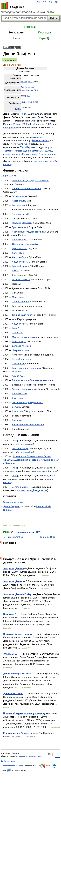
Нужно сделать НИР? (28, 532)
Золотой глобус (20, 448)
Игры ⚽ (44, 38)
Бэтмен (8, 150)
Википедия (30, 26)
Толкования (16, 32)
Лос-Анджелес (27, 87)
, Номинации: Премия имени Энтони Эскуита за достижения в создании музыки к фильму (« (31, 460)
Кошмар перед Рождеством (37, 154)
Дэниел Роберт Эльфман (17, 673)
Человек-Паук (19, 257)
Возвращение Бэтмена (28, 150)
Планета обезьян (21, 279)
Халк (14, 253)
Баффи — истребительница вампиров (32, 380)
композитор (26, 102)
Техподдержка (21, 756)
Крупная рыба (19, 248)
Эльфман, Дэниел (13, 568)
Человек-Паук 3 (20, 214)
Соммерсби (18, 363)
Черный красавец (21, 359)
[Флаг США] (23, 96)
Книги (16, 38)
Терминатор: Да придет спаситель (30, 180)
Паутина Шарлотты (22, 223)
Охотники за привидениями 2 (27, 402)
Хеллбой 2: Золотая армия (26, 188)
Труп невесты (39, 161)
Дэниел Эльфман (13, 693)
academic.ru (12, 5)
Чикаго (15, 270)
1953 (30, 81)
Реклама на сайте (35, 756)
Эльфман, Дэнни (12, 581)
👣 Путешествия (8, 761)
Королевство (19, 205)
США (36, 90)
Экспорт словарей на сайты (12, 766)
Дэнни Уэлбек (15, 537)
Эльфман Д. (10, 614)
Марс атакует (19, 341)
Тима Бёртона (27, 147)
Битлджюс (17, 420)
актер (35, 102)
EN (38, 2)
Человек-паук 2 (20, 239)
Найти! (53, 18)
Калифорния (27, 90)
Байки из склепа (40, 140)
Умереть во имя (20, 350)
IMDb (17, 109)
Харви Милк (18, 200)
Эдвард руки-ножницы (24, 389)
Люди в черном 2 (21, 261)
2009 (5, 176)
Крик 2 (15, 328)
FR (56, 2)
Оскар (15, 440)
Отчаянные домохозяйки (25, 244)
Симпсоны (36, 137)
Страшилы (17, 332)
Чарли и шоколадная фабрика (28, 231)
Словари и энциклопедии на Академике (28, 12)
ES (50, 2)
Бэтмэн (16, 407)
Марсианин (18, 297)
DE (44, 2)
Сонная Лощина (20, 301)
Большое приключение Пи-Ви (28, 424)
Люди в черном (20, 323)
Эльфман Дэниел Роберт (17, 634)
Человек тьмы (19, 393)
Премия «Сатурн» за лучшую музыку (24, 713)
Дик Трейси (18, 398)
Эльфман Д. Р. (11, 653)
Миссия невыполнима (24, 337)
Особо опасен (19, 196)
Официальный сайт (13, 502)
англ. (24, 113)
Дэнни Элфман (11, 506)
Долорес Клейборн (22, 346)
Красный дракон (20, 266)
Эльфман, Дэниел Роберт (18, 594)
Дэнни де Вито (47, 537)
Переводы (44, 32)
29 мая (24, 81)
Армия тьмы (20, 143)
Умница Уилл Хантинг (23, 315)
